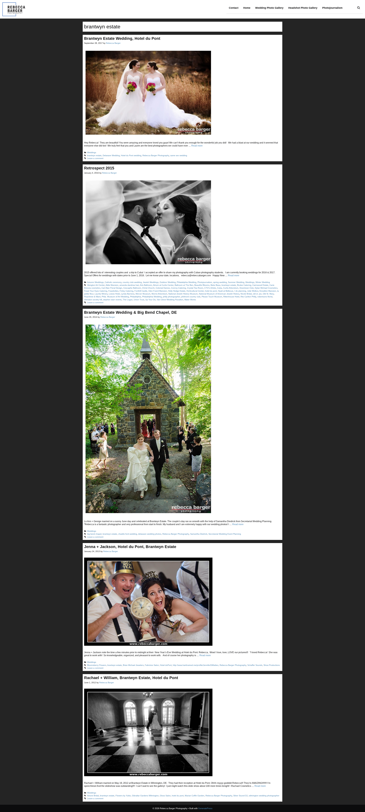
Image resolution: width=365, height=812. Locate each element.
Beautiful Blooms (201, 285)
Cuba (219, 288)
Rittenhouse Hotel (231, 297)
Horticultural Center (195, 291)
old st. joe (257, 294)
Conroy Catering (178, 288)
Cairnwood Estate (260, 285)
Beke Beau (215, 285)
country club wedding (132, 282)
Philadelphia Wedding (186, 282)
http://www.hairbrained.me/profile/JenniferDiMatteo (195, 665)
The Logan (128, 300)
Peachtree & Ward (92, 297)
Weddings (91, 152)
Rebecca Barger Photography (155, 155)
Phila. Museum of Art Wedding (115, 297)
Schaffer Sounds (254, 665)
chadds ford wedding (127, 534)
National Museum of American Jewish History (219, 294)
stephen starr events (112, 300)
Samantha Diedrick (198, 534)
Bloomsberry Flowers (96, 665)
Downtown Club (247, 288)
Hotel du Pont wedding (131, 155)
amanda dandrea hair (129, 285)
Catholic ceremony (113, 282)
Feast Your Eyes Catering (95, 291)
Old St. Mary (268, 294)
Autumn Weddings (95, 282)
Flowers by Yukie (123, 796)
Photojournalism (332, 7)
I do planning (240, 291)
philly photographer (171, 297)
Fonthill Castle (140, 291)
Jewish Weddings (151, 282)
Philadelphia (135, 297)
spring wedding (220, 282)
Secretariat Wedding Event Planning (224, 534)
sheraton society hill (93, 300)
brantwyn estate (94, 155)
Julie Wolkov (252, 291)
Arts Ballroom (146, 285)
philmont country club (190, 297)
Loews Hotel (114, 294)
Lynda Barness (127, 294)
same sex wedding (178, 155)
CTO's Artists (210, 288)
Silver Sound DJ (240, 796)
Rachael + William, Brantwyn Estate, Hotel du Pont (131, 678)
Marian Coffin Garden (194, 796)
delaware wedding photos (149, 534)
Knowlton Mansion (267, 291)
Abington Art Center (96, 285)
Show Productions (271, 665)
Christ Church (148, 288)
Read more (197, 145)
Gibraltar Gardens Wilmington (145, 796)
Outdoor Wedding (168, 282)
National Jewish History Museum (183, 294)
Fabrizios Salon (152, 665)
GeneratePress (205, 808)
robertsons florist (264, 297)
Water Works (190, 300)
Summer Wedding (236, 282)
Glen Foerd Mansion (157, 291)
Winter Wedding (263, 282)
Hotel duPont (166, 665)
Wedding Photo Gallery (269, 7)
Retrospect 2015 (99, 168)
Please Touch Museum (212, 297)
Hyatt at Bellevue (225, 291)
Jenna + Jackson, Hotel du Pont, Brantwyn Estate (130, 547)
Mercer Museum (143, 294)
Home (246, 7)
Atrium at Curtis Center (163, 285)
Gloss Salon (165, 796)
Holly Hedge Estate (176, 291)
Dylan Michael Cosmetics (266, 288)
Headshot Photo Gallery (302, 7)
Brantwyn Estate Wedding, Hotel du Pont (122, 38)
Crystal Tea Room (195, 288)
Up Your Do (150, 300)
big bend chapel (94, 534)
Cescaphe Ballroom (132, 288)
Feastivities (113, 291)
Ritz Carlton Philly (248, 297)
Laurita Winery (101, 294)
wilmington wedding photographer (264, 796)
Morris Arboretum (159, 294)
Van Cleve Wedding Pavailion (170, 300)
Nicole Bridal (246, 294)
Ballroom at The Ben (184, 285)
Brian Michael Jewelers (133, 665)
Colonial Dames (163, 288)
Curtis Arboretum (230, 288)
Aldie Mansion (112, 285)
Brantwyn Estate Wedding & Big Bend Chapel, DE (130, 312)
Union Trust (139, 300)
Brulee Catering (244, 285)
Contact (233, 7)
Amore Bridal (93, 796)
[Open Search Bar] (359, 8)
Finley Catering (126, 291)
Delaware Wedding (111, 155)
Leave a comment (95, 158)
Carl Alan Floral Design (112, 288)
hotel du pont (211, 291)
